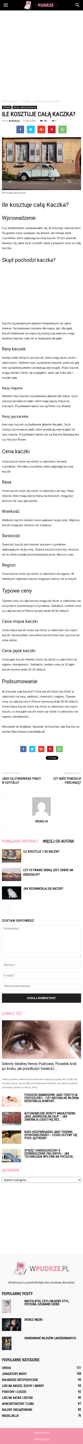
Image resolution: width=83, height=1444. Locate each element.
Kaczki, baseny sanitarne (25, 107)
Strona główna (10, 101)
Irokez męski (33, 1319)
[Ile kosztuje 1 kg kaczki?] (11, 856)
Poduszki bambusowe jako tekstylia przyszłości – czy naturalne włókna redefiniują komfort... (51, 1098)
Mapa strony (41, 1432)
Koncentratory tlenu (18, 1404)
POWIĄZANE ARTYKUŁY (20, 841)
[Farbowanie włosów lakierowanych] (6, 1343)
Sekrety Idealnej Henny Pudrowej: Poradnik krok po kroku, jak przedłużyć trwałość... (39, 1066)
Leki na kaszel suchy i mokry (23, 1386)
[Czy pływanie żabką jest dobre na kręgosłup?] (11, 874)
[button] (77, 5)
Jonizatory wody (14, 1374)
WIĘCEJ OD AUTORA (58, 841)
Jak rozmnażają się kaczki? (43, 888)
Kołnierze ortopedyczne (20, 1380)
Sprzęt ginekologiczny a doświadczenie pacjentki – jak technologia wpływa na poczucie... (49, 1153)
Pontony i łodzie (14, 1392)
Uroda (6, 1368)
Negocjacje (10, 1416)
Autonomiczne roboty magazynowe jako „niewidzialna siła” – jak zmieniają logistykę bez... (49, 1116)
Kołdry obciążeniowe (17, 1410)
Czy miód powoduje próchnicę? (67, 781)
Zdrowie (6, 107)
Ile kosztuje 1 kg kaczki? (41, 851)
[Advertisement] (41, 53)
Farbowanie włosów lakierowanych (50, 1338)
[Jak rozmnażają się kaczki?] (11, 893)
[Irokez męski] (11, 1324)
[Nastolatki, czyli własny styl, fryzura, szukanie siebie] (6, 1306)
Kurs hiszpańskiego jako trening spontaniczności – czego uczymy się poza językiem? (50, 1135)
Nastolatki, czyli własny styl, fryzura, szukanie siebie (46, 1302)
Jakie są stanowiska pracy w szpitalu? (21, 781)
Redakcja (14, 120)
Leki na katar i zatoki (17, 1398)
